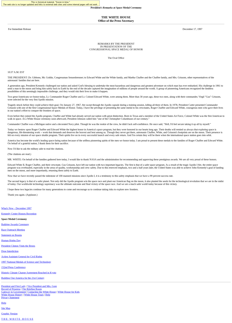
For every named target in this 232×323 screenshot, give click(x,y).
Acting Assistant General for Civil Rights (21, 256)
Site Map (5, 308)
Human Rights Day (11, 240)
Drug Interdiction (9, 251)
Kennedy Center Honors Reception (18, 213)
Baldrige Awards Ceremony (15, 224)
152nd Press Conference (13, 267)
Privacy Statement (10, 297)
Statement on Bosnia (11, 235)
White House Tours (34, 294)
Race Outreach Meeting (13, 229)
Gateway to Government (13, 292)
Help (47, 294)
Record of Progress (10, 289)
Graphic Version (9, 313)
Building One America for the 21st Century (22, 278)
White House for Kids (69, 292)
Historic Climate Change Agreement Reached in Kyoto (28, 272)
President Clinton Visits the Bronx (18, 245)
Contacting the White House (42, 292)
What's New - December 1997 (16, 208)
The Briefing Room (32, 289)
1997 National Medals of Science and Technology (26, 262)
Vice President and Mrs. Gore (42, 286)
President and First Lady (13, 286)
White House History (11, 294)
